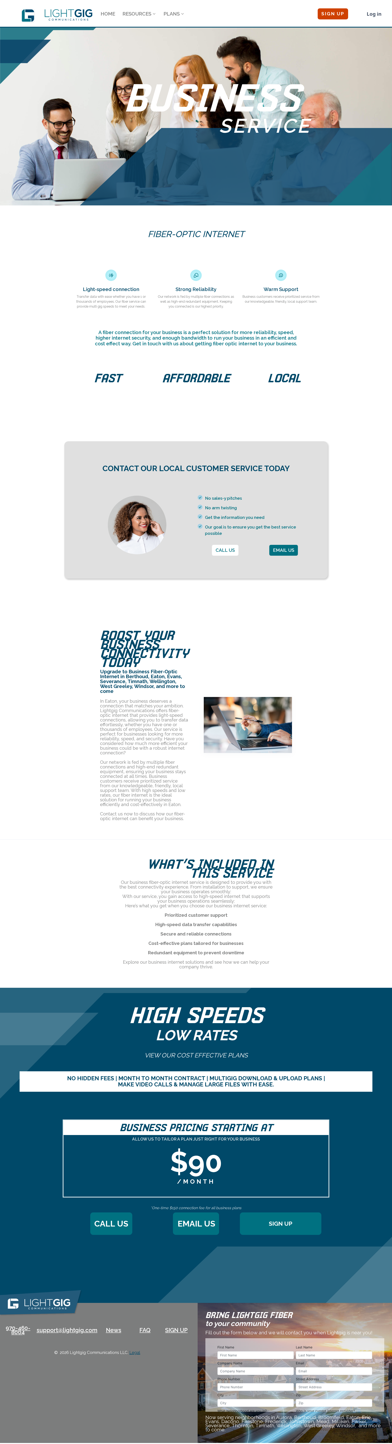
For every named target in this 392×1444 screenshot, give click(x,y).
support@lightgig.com (66, 1330)
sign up (280, 1223)
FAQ (144, 1330)
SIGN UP (176, 1330)
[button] (139, 13)
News (113, 1330)
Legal (134, 1352)
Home (108, 14)
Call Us (111, 1223)
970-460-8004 (18, 1330)
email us (196, 1223)
